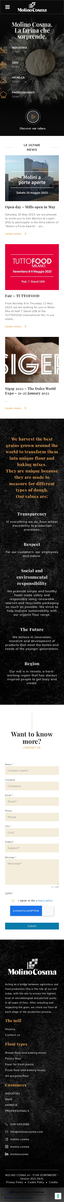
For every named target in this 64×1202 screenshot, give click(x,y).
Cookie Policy (36, 1182)
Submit (32, 926)
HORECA (11, 1105)
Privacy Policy (14, 1182)
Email (9, 795)
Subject (9, 842)
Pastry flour (13, 1058)
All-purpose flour (17, 1075)
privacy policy (44, 900)
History (10, 1029)
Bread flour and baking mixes (26, 1052)
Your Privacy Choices (29, 1192)
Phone (8, 811)
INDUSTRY (12, 1093)
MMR (8, 1099)
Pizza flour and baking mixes (25, 1070)
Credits (53, 1182)
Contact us (12, 1035)
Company (10, 780)
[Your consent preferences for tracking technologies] (58, 1196)
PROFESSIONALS (17, 1110)
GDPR (9, 893)
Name (9, 764)
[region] (32, 69)
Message (10, 857)
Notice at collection (18, 1197)
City (8, 826)
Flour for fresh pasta (19, 1064)
